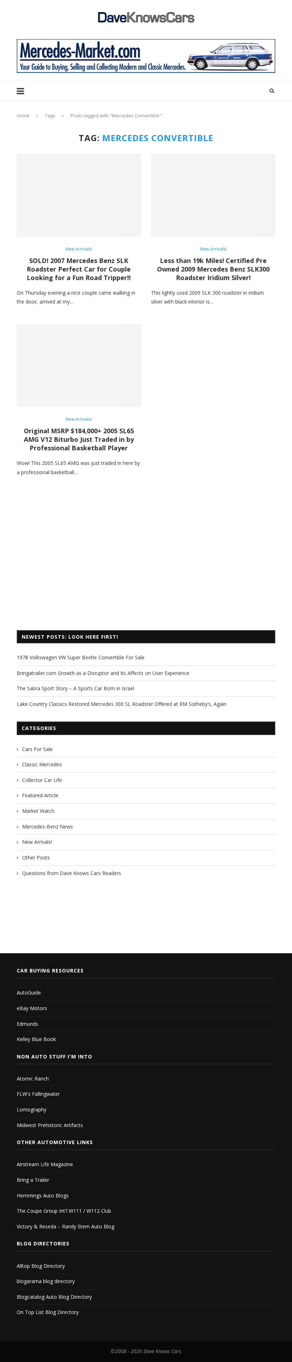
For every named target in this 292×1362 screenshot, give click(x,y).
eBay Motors (32, 1008)
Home (23, 115)
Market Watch (38, 811)
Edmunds (27, 1023)
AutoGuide (29, 992)
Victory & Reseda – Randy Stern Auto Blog (65, 1226)
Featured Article (40, 795)
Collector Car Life (42, 780)
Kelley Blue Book (36, 1039)
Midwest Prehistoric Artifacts (50, 1125)
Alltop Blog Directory (41, 1265)
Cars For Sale (37, 749)
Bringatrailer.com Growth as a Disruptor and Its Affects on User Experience (103, 673)
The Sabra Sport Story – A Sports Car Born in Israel (75, 688)
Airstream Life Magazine (45, 1164)
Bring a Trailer (33, 1179)
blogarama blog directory (46, 1281)
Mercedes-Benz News (47, 826)
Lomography (31, 1109)
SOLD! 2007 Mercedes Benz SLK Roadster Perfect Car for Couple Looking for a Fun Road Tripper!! (79, 269)
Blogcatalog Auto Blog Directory (54, 1296)
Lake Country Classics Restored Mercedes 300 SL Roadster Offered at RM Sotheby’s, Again (121, 704)
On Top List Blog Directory (48, 1312)
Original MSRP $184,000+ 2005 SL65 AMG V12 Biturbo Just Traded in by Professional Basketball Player (79, 439)
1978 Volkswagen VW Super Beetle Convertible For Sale (81, 657)
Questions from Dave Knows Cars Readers (71, 873)
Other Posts (36, 857)
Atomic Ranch (33, 1078)
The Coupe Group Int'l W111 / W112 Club (64, 1210)
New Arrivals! (79, 249)
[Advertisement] (146, 566)
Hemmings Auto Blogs (43, 1195)
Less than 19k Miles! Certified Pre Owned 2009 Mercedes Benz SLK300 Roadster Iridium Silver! (213, 269)
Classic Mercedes (42, 764)
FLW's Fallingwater (38, 1093)
